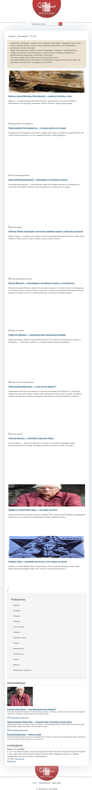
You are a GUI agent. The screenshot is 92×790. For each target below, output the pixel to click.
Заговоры (17, 610)
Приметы (16, 621)
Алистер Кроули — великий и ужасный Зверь (31, 438)
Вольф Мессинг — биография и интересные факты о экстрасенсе (41, 283)
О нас (34, 783)
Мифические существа (22, 670)
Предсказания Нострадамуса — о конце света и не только (37, 127)
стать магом (19, 758)
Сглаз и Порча (18, 626)
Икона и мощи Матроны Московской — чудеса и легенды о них (40, 96)
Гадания (16, 605)
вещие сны (11, 761)
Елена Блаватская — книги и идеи (24, 734)
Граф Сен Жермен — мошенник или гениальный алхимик (37, 334)
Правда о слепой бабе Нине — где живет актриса (32, 509)
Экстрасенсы (22, 36)
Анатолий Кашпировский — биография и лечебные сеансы (38, 179)
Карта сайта (56, 783)
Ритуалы (16, 616)
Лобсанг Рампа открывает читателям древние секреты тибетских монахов (45, 231)
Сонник (16, 643)
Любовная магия (19, 637)
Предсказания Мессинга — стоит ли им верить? (32, 386)
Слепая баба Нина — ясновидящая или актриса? (31, 709)
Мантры (16, 664)
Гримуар (12, 36)
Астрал (16, 659)
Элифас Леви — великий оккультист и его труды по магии (37, 561)
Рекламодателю (44, 783)
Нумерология (18, 648)
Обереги (16, 632)
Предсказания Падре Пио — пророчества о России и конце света (39, 721)
